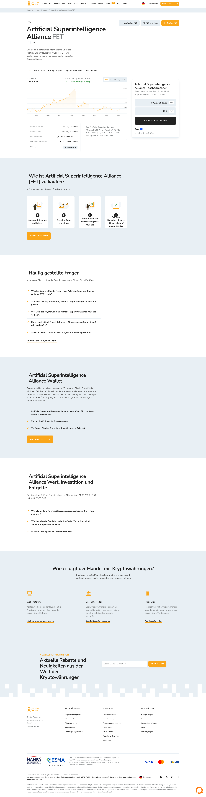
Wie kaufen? (39, 70)
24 (106, 80)
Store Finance (97, 4)
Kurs (29, 70)
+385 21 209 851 (33, 726)
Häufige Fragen (55, 70)
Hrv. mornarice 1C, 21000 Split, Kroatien (36, 721)
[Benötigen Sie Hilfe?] (199, 790)
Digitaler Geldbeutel (74, 70)
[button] (64, 292)
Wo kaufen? (91, 70)
